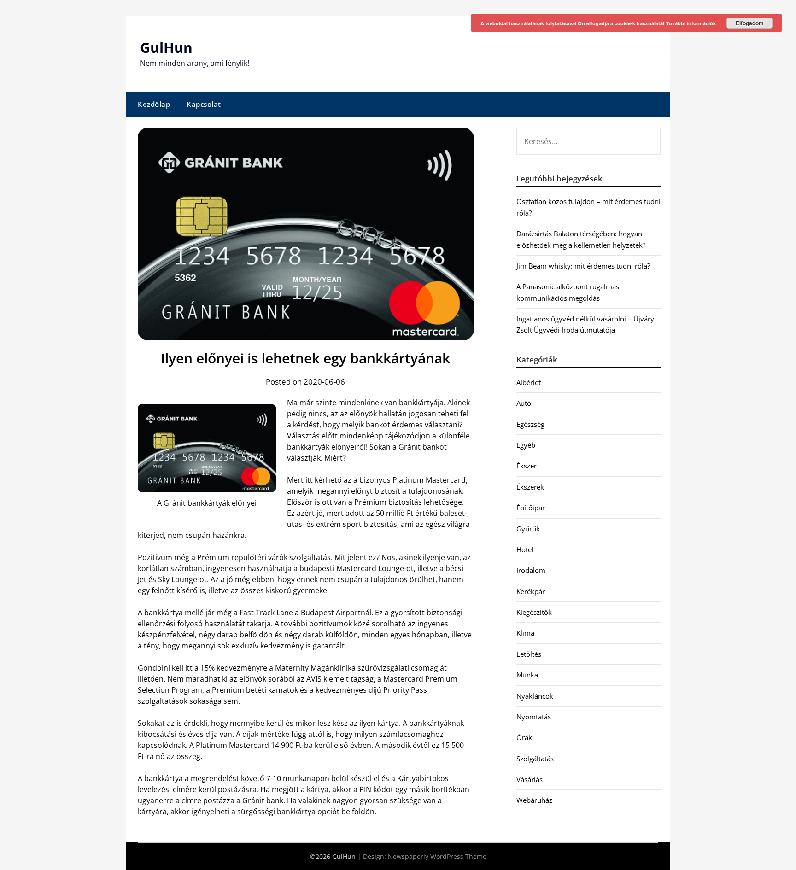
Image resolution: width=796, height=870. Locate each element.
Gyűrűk (528, 528)
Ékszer (526, 465)
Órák (524, 737)
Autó (523, 403)
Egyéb (525, 445)
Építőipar (530, 507)
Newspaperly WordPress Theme (437, 856)
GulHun (166, 47)
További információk (691, 23)
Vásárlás (529, 779)
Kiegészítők (534, 612)
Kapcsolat (204, 104)
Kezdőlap (154, 104)
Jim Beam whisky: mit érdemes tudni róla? (583, 265)
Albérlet (528, 382)
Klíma (525, 632)
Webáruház (534, 800)
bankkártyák (308, 447)
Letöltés (528, 654)
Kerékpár (530, 591)
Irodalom (530, 570)
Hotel (524, 549)
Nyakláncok (534, 696)
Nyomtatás (533, 716)
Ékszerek (530, 486)
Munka (527, 674)
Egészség (530, 424)
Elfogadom (750, 23)
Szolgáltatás (535, 758)
